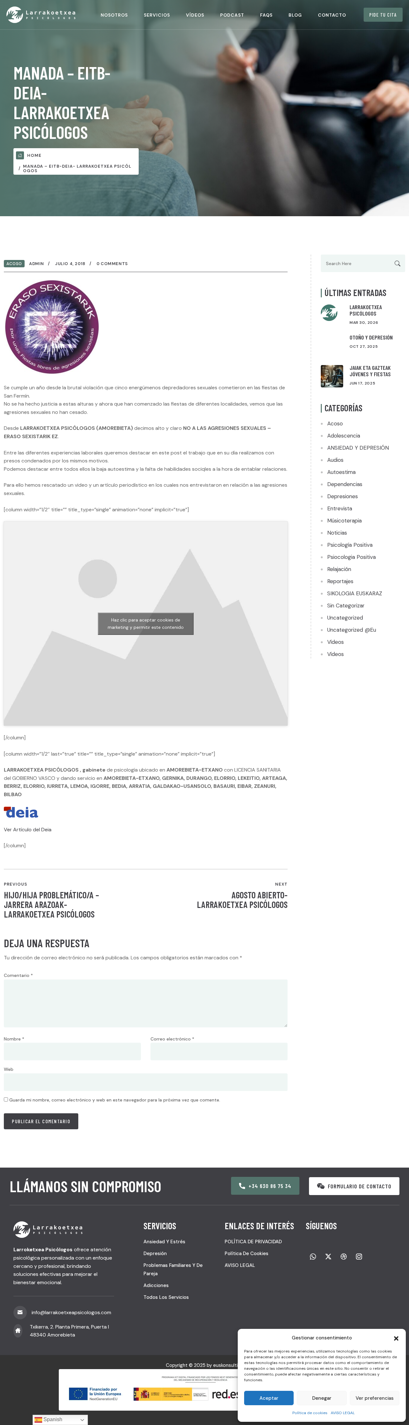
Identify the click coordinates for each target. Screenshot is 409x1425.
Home (34, 155)
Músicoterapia (344, 520)
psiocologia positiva (351, 556)
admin (36, 263)
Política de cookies (310, 1412)
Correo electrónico (172, 1039)
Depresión (155, 1253)
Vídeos (195, 15)
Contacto (332, 15)
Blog (295, 15)
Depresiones (342, 496)
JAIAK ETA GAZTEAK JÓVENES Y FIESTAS (370, 370)
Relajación (339, 569)
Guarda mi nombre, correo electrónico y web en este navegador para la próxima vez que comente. (114, 1100)
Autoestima (341, 472)
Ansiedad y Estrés (164, 1241)
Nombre (14, 1039)
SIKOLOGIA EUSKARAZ (354, 593)
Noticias (337, 532)
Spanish (52, 1419)
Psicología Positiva (350, 544)
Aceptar (268, 1398)
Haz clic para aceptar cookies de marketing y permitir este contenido (146, 623)
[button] (396, 1338)
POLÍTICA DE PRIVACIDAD (253, 1241)
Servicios (157, 15)
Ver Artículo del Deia (27, 829)
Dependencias (344, 484)
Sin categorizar (346, 605)
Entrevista (339, 508)
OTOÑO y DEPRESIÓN (371, 337)
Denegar (321, 1398)
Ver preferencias (375, 1398)
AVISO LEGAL (343, 1412)
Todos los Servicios (166, 1297)
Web (8, 1069)
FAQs (266, 15)
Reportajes (340, 581)
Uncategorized (345, 617)
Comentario (18, 975)
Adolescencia (343, 435)
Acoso (14, 263)
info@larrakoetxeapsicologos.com (71, 1312)
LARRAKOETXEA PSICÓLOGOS (366, 310)
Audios (335, 459)
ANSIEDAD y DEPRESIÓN (358, 447)
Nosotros (114, 15)
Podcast (232, 15)
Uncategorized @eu (351, 629)
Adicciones (156, 1285)
